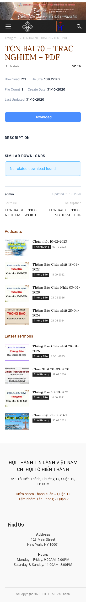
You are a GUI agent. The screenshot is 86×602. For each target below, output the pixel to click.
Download (43, 117)
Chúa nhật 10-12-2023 (49, 241)
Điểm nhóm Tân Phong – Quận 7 (43, 499)
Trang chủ (11, 38)
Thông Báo (41, 274)
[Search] (79, 26)
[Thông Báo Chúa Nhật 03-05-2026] (17, 293)
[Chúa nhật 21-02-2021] (17, 421)
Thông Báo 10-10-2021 (50, 392)
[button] (8, 26)
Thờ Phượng (41, 246)
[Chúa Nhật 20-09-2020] (17, 375)
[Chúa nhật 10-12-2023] (17, 247)
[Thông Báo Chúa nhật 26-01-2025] (17, 352)
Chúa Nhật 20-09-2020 (50, 369)
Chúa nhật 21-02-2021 (49, 415)
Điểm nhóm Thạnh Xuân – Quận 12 (43, 494)
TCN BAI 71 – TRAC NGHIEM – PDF (65, 212)
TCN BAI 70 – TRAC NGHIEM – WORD (21, 212)
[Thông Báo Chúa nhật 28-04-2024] (17, 316)
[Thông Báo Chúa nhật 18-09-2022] (17, 270)
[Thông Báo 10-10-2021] (17, 398)
